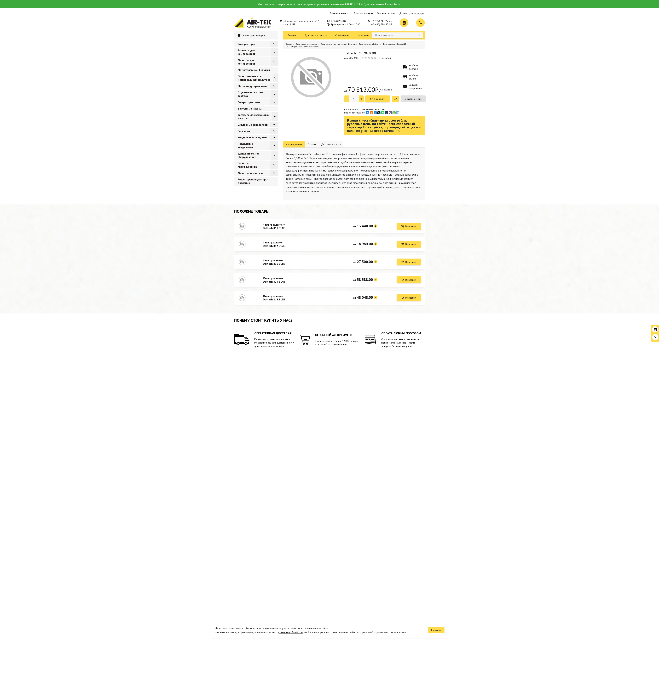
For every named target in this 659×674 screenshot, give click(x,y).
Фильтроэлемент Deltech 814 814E (274, 279)
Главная (291, 35)
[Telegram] (397, 112)
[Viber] (390, 112)
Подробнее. (393, 4)
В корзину (379, 98)
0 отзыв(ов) (385, 58)
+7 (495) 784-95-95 (381, 24)
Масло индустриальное (252, 86)
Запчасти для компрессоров (247, 52)
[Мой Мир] (375, 112)
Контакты (363, 35)
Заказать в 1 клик (413, 98)
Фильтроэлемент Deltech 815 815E (274, 297)
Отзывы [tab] (312, 144)
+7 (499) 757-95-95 (381, 20)
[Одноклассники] (371, 112)
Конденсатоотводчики (252, 137)
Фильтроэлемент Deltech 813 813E (274, 262)
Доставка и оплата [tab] (331, 144)
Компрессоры (246, 44)
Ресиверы (244, 131)
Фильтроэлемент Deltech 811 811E (274, 226)
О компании (342, 35)
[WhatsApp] (394, 112)
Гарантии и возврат (339, 13)
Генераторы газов (249, 102)
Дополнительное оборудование (248, 155)
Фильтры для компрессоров (247, 61)
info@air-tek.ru (338, 20)
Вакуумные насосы (250, 108)
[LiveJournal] (386, 112)
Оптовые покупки (386, 13)
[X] (378, 112)
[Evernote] (382, 112)
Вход (405, 13)
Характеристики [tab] (294, 144)
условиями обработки (290, 632)
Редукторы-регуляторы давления (253, 181)
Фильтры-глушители (250, 173)
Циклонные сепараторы (253, 124)
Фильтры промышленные (248, 165)
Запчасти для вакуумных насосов (253, 116)
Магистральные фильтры (254, 70)
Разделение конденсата (245, 145)
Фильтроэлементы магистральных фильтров (254, 78)
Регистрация (417, 13)
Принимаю (436, 630)
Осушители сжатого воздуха (250, 94)
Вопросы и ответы (363, 13)
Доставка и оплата (316, 35)
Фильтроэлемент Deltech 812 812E (274, 244)
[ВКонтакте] (367, 112)
